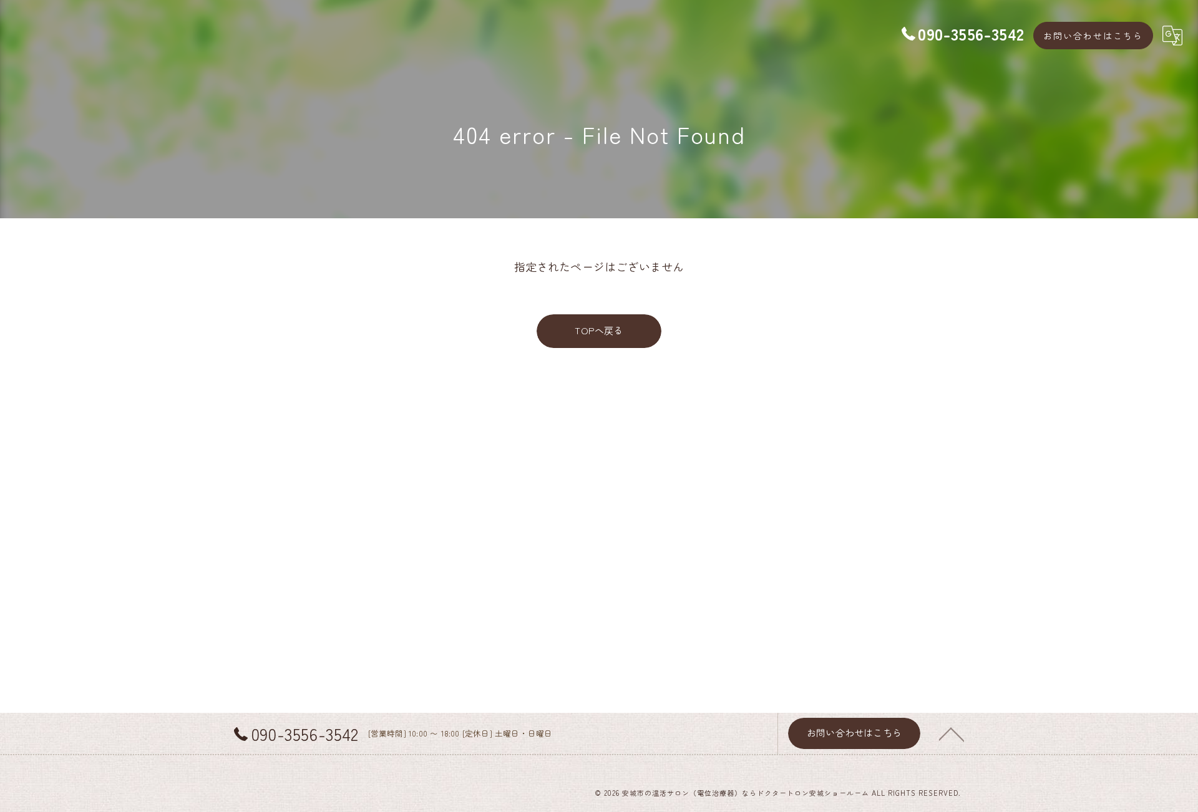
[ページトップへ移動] (951, 733)
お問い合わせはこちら (1093, 35)
